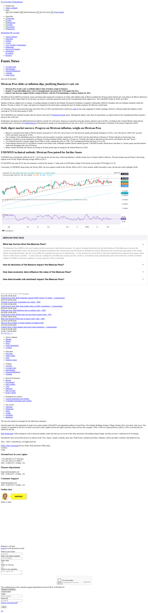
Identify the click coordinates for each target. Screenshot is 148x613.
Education (9, 39)
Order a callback (12, 8)
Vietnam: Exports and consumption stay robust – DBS (20, 302)
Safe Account (10, 391)
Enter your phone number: (10, 556)
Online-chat (10, 6)
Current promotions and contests (17, 399)
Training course (11, 360)
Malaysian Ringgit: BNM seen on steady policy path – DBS (23, 319)
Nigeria (61, 12)
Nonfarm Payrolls (58, 115)
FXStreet (25, 294)
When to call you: (7, 565)
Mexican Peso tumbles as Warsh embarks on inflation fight (22, 323)
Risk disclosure (35, 446)
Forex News (10, 75)
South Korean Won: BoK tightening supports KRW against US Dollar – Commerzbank (33, 298)
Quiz (7, 358)
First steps (9, 354)
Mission (8, 339)
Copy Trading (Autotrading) (16, 45)
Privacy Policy (24, 446)
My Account (14, 33)
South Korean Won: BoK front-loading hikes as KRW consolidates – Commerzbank (31, 306)
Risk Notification (7, 434)
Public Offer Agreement (10, 446)
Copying (9, 366)
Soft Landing (10, 384)
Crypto (8, 43)
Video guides (10, 356)
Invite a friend (11, 393)
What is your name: (8, 552)
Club (7, 386)
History (8, 341)
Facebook (9, 415)
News (8, 343)
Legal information (12, 346)
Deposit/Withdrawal (13, 71)
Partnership (10, 47)
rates (74, 109)
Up (2, 611)
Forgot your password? (9, 603)
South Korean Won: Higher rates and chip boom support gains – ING (26, 315)
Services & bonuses (13, 49)
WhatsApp (9, 409)
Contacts (9, 348)
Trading (8, 41)
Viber (8, 411)
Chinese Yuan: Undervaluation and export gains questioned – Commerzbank (29, 327)
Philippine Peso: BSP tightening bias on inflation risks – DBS (23, 310)
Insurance (9, 389)
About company (11, 37)
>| (11, 333)
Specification (10, 69)
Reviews (9, 55)
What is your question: (9, 569)
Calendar (9, 73)
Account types (11, 67)
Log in (3, 548)
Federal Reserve (30, 123)
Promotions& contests (10, 52)
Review (8, 380)
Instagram (9, 417)
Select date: (5, 561)
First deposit (10, 382)
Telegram (9, 407)
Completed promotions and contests (19, 401)
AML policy (45, 446)
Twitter (8, 413)
